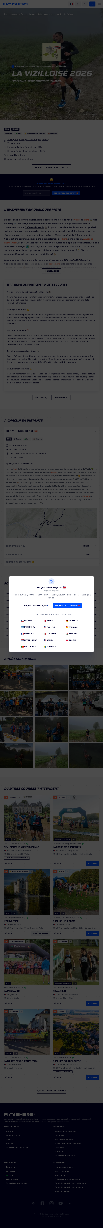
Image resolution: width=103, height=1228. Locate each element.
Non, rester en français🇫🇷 (36, 605)
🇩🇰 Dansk (48, 620)
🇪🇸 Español (72, 627)
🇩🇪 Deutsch (72, 620)
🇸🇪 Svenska (50, 646)
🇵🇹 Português (28, 646)
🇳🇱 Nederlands (29, 640)
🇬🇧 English (49, 627)
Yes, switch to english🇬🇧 (67, 605)
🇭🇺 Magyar (71, 633)
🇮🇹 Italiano (50, 633)
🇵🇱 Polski (71, 640)
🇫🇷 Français (27, 633)
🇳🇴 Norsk (48, 640)
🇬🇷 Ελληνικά (28, 627)
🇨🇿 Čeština (27, 620)
